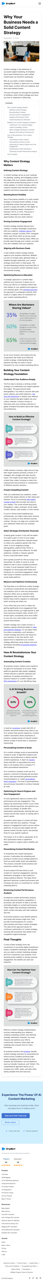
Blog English (6, 1208)
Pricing (4, 1248)
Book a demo (6, 1245)
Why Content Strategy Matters (17, 107)
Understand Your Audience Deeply (20, 125)
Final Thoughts (12, 154)
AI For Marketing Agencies (10, 1180)
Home (3, 1242)
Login (3, 1254)
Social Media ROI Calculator (11, 1230)
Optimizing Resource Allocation (19, 120)
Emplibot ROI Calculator (9, 1233)
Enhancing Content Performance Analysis (23, 151)
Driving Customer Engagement (19, 115)
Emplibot (27, 1051)
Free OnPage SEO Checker (10, 1217)
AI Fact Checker (7, 1196)
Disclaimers (26, 1269)
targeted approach (30, 290)
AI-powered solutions (28, 645)
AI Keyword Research (9, 1183)
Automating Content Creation (19, 139)
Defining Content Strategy (18, 110)
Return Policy (16, 1269)
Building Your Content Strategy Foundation (21, 122)
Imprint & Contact (9, 1263)
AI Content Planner (8, 1186)
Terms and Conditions (12, 1266)
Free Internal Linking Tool (10, 1223)
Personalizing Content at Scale (19, 142)
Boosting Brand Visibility (17, 112)
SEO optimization (10, 681)
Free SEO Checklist (8, 1214)
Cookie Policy (33, 1263)
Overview (5, 1174)
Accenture (16, 728)
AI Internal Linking (7, 1193)
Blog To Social (6, 1199)
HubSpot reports (25, 231)
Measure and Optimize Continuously (21, 132)
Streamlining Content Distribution (20, 149)
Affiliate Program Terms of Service (21, 1272)
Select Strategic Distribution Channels (21, 130)
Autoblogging (6, 1177)
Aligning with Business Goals (19, 117)
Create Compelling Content (18, 127)
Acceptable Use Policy (29, 1266)
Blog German (6, 1211)
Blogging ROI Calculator (9, 1226)
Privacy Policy (22, 1263)
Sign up (4, 1251)
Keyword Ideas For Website (10, 1220)
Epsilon (32, 760)
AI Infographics (7, 1189)
